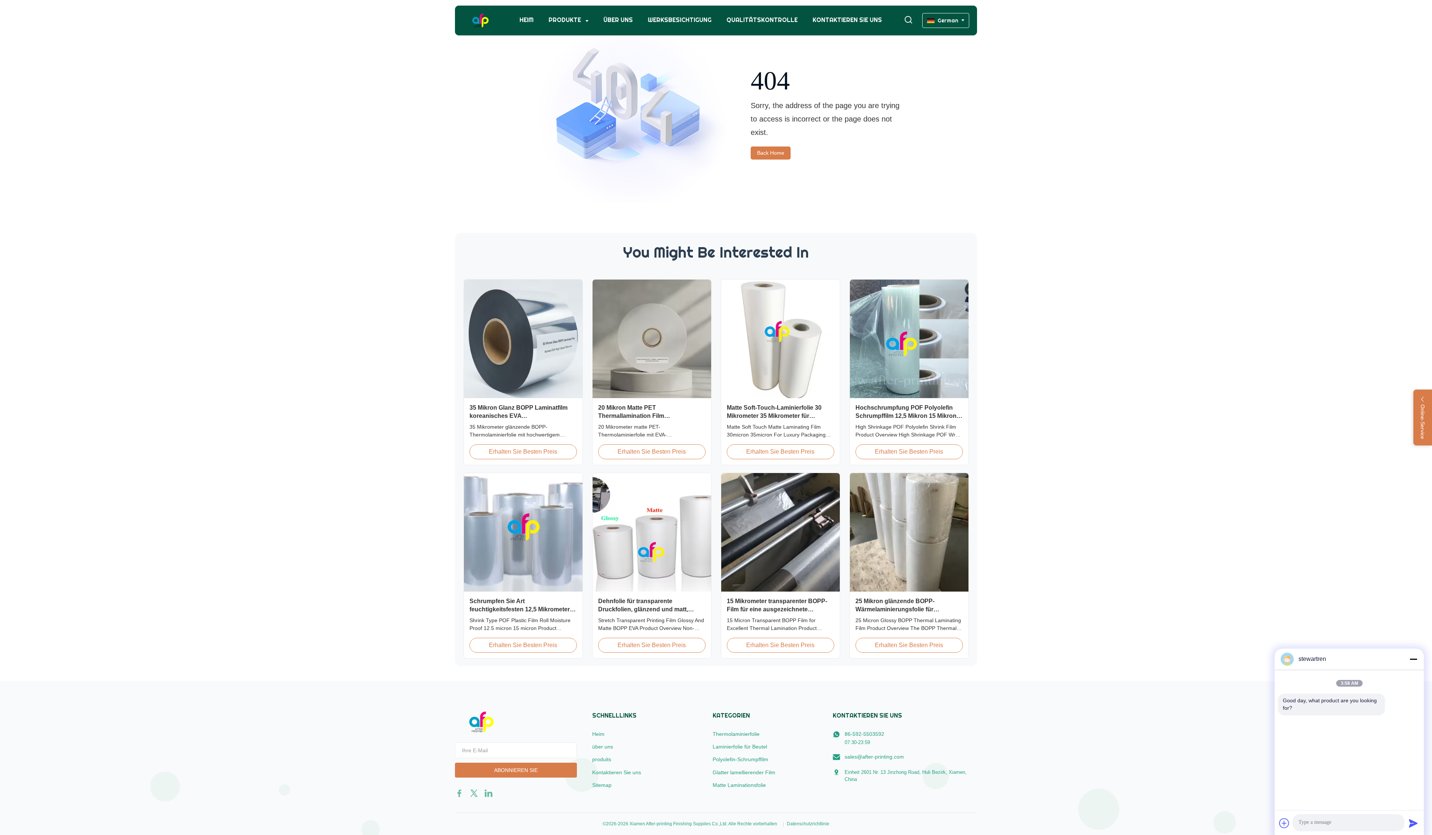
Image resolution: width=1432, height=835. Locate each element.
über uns (618, 20)
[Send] (1413, 823)
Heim (526, 20)
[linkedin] (488, 793)
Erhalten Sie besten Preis (523, 451)
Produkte (565, 20)
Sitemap (602, 785)
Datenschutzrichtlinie (808, 823)
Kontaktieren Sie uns (847, 20)
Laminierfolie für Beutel (740, 747)
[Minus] (1413, 659)
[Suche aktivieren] (908, 20)
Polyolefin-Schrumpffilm (740, 759)
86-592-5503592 (864, 734)
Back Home (770, 153)
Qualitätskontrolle (762, 20)
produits (601, 759)
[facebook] (459, 793)
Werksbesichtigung (680, 20)
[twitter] (474, 793)
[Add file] (1284, 823)
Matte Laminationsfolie (739, 785)
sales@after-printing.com (874, 757)
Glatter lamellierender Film (744, 772)
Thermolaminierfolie (736, 734)
